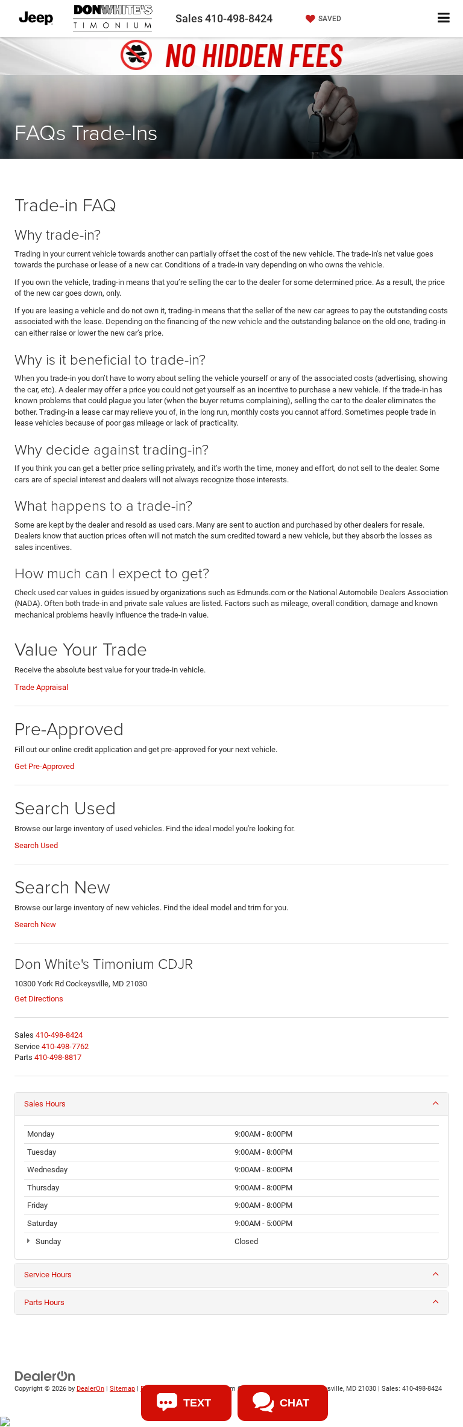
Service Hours (48, 1274)
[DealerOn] (45, 1376)
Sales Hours (45, 1103)
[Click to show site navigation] (444, 18)
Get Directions (38, 998)
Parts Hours (44, 1302)
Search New (35, 924)
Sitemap (122, 1389)
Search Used (36, 845)
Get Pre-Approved (44, 766)
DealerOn (90, 1389)
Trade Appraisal (41, 687)
